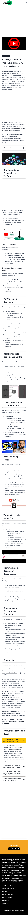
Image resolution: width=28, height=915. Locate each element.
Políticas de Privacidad (7, 894)
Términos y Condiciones (8, 888)
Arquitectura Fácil (13, 721)
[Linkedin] (15, 848)
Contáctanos (5, 903)
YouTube (7, 623)
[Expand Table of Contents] (23, 148)
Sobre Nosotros (5, 900)
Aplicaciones (6, 56)
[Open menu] (26, 3)
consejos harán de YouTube (9, 673)
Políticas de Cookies (7, 897)
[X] (9, 848)
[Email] (18, 848)
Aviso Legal (4, 891)
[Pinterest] (12, 848)
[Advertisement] (14, 22)
